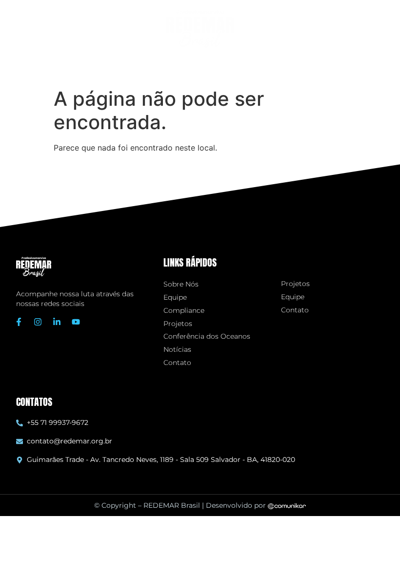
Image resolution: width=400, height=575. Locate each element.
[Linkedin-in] (57, 321)
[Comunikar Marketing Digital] (287, 505)
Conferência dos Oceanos (206, 336)
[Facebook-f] (19, 321)
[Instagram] (38, 321)
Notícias (177, 349)
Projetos (177, 324)
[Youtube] (76, 321)
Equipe (175, 297)
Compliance (183, 311)
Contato (177, 363)
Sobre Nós (181, 284)
